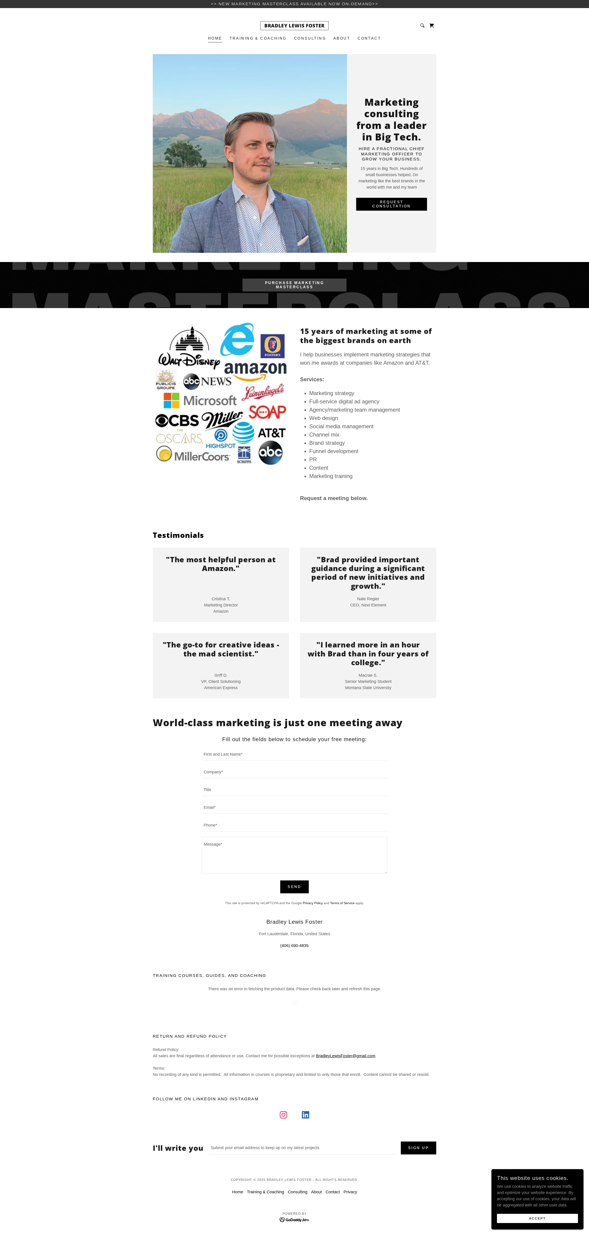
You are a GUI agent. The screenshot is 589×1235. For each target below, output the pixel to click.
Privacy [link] (350, 1192)
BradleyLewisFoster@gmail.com (345, 1056)
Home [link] (215, 38)
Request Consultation (391, 204)
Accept (537, 1218)
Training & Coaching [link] (258, 38)
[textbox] (294, 754)
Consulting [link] (310, 38)
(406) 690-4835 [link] (294, 945)
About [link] (341, 38)
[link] (294, 26)
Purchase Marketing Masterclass (294, 285)
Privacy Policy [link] (313, 903)
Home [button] (237, 1192)
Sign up (418, 1148)
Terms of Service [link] (342, 903)
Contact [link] (369, 38)
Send (294, 887)
